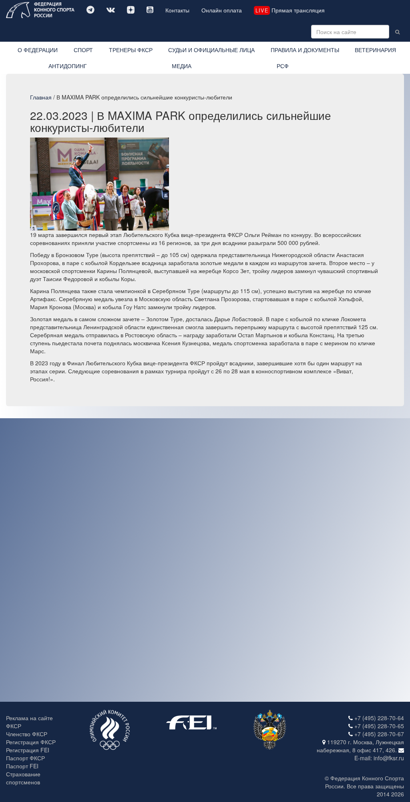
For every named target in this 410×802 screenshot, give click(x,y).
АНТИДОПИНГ (67, 66)
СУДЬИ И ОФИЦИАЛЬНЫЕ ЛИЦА (211, 50)
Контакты (177, 10)
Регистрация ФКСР (31, 742)
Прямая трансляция (289, 10)
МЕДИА (181, 66)
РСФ (283, 66)
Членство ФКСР (26, 734)
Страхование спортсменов (23, 778)
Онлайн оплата (221, 10)
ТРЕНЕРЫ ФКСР (131, 50)
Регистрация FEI (27, 750)
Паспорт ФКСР (25, 758)
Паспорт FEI (22, 766)
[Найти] (397, 32)
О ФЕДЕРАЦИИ (38, 50)
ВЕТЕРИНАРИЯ (375, 50)
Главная (41, 97)
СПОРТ (83, 50)
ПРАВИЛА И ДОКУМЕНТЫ (305, 50)
